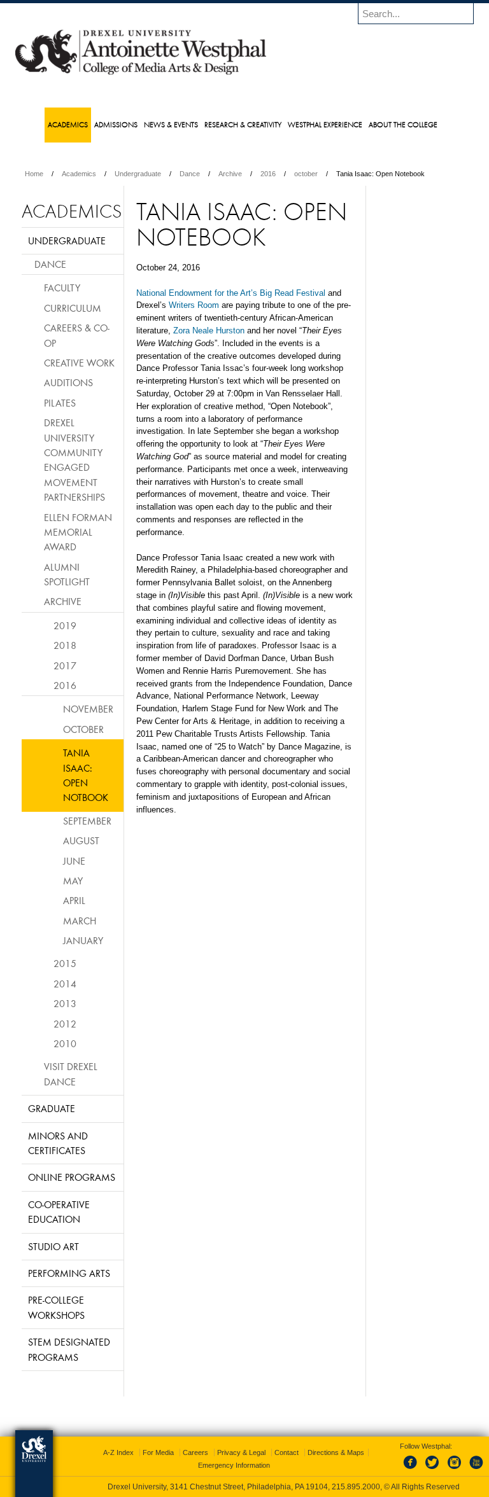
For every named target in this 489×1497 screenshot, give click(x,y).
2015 (64, 963)
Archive (230, 174)
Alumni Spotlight (67, 574)
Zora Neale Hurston (208, 330)
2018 (64, 645)
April (74, 900)
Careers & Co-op (77, 335)
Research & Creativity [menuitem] (242, 124)
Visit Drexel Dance (70, 1073)
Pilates (60, 402)
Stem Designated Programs (69, 1349)
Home (34, 174)
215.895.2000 (356, 1486)
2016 (268, 174)
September (87, 820)
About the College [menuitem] (403, 124)
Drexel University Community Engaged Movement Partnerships (74, 459)
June (74, 860)
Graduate (51, 1108)
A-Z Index (118, 1452)
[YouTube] (475, 1469)
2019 (64, 625)
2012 (64, 1023)
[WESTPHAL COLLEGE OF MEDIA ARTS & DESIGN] (140, 74)
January (83, 940)
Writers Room (194, 305)
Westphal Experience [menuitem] (325, 124)
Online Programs (71, 1177)
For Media (158, 1452)
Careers (195, 1452)
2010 (64, 1043)
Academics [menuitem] (68, 124)
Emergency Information (234, 1465)
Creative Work (79, 362)
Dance (190, 174)
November (88, 708)
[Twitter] (433, 1469)
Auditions (68, 382)
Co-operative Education (59, 1211)
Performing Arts (69, 1273)
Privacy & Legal (241, 1452)
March (79, 920)
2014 (64, 983)
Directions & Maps (336, 1452)
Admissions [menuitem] (116, 124)
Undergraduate (138, 174)
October (83, 729)
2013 (64, 1003)
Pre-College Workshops (56, 1307)
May (73, 880)
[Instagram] (454, 1469)
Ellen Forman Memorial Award (78, 532)
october (306, 174)
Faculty (62, 287)
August (81, 840)
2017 (64, 665)
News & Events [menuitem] (171, 124)
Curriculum (72, 308)
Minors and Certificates (58, 1143)
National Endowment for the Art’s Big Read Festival (230, 293)
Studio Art (53, 1246)
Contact (286, 1452)
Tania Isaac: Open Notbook (85, 775)
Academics (79, 174)
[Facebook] (412, 1469)
